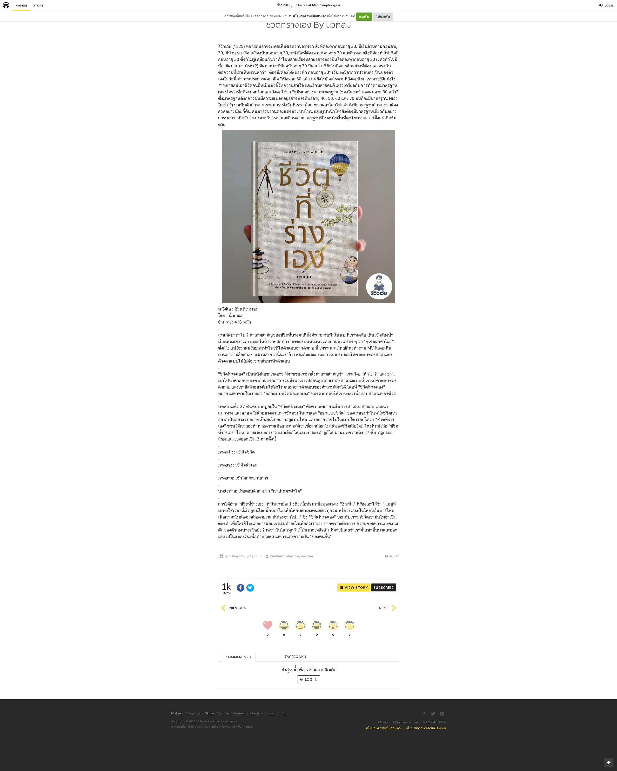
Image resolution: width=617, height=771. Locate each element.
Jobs (283, 713)
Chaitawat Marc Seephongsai (318, 5)
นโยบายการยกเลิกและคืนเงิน (426, 728)
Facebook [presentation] (295, 657)
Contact (269, 713)
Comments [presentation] (239, 657)
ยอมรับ (364, 16)
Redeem (239, 713)
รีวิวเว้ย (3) (284, 5)
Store (38, 5)
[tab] (239, 656)
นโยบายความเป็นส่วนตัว (309, 16)
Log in (311, 679)
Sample (223, 713)
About (254, 713)
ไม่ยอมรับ (383, 16)
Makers (21, 5)
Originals (194, 713)
